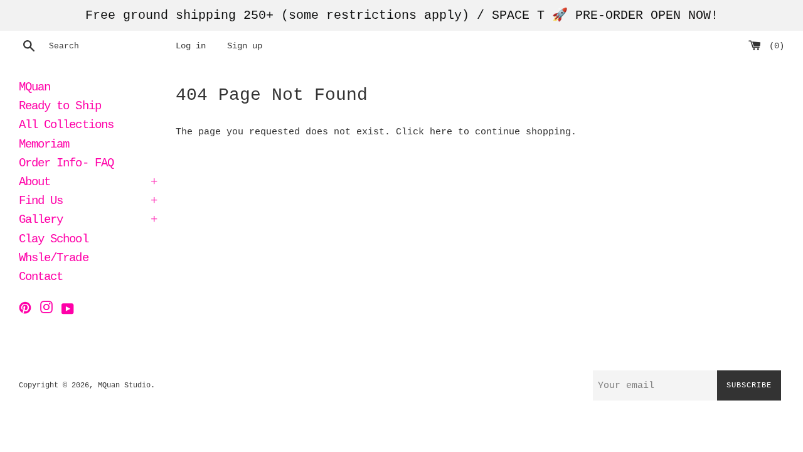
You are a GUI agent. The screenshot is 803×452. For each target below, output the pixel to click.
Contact (41, 278)
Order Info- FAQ (66, 164)
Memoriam (44, 145)
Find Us (88, 202)
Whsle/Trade (53, 259)
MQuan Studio (124, 385)
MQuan (34, 88)
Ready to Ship (60, 107)
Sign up (244, 46)
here (441, 132)
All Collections (66, 126)
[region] (401, 15)
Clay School (53, 240)
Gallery (88, 221)
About (88, 183)
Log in (191, 46)
